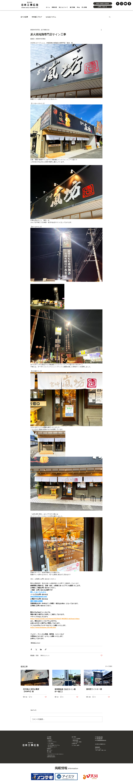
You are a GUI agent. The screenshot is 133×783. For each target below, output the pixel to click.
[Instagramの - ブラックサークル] (121, 3)
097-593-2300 (100, 736)
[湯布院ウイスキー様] (98, 678)
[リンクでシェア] (46, 649)
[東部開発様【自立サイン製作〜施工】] (66, 678)
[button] (110, 17)
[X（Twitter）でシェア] (36, 649)
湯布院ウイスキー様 (94, 689)
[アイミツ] (66, 776)
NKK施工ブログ (37, 17)
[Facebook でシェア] (31, 649)
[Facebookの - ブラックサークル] (129, 3)
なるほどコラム (51, 17)
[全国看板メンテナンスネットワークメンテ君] (42, 776)
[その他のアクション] (101, 29)
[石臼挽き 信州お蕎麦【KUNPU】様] (35, 678)
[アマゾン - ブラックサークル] (117, 3)
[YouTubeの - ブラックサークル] (125, 3)
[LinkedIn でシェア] (41, 649)
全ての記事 (24, 17)
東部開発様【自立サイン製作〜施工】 (65, 690)
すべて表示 (108, 666)
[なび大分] (90, 776)
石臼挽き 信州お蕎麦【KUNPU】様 (31, 690)
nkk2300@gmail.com (101, 740)
